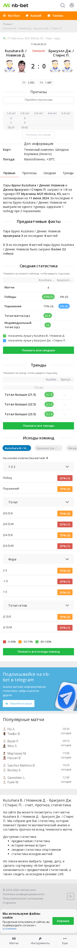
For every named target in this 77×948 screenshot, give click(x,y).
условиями (9, 928)
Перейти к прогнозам (38, 100)
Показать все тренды (38, 426)
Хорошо (63, 921)
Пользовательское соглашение (23, 898)
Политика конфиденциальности (23, 894)
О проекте (9, 903)
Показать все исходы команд (39, 651)
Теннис (7, 24)
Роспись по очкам (38, 135)
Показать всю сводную (38, 350)
